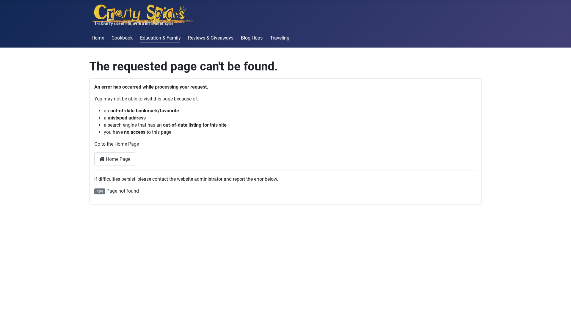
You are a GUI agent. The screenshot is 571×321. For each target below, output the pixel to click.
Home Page (117, 159)
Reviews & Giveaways (210, 38)
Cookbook (122, 38)
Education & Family (160, 38)
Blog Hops (252, 38)
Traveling (279, 38)
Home (98, 38)
